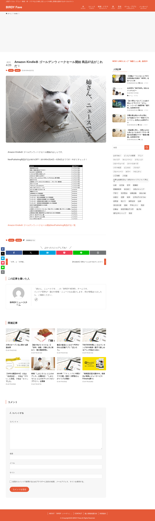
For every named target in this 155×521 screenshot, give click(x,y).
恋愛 (122, 197)
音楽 (130, 213)
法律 (139, 201)
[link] (36, 299)
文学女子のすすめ (139, 197)
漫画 (125, 205)
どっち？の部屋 (129, 155)
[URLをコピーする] (98, 253)
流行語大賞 (117, 205)
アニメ (140, 155)
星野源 (115, 201)
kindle (11, 70)
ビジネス (127, 167)
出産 (114, 185)
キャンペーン (127, 159)
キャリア (116, 159)
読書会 (115, 209)
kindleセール (30, 240)
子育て (115, 193)
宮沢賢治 (124, 193)
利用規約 (103, 513)
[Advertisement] (77, 33)
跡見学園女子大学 (127, 209)
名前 (11, 453)
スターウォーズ (118, 163)
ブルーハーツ (118, 171)
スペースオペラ (132, 163)
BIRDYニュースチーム (18, 303)
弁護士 (115, 197)
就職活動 (133, 193)
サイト (12, 472)
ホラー (128, 171)
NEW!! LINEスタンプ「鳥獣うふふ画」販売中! (130, 61)
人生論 (125, 175)
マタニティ (137, 171)
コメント (14, 421)
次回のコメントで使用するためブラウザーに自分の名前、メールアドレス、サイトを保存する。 (48, 481)
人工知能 (116, 175)
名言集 (121, 185)
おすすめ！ (117, 155)
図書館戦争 (117, 189)
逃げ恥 (138, 209)
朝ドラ (123, 201)
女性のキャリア (138, 189)
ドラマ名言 (117, 167)
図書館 (135, 185)
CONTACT (78, 513)
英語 (142, 205)
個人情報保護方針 (91, 513)
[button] (14, 253)
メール (12, 463)
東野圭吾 (132, 201)
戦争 (128, 197)
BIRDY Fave (14, 7)
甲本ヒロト (134, 205)
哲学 (128, 185)
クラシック (139, 159)
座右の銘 (142, 193)
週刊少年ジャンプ (119, 213)
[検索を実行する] (146, 147)
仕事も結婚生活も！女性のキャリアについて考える (130, 180)
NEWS (17, 70)
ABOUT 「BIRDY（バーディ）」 (60, 513)
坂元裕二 (127, 189)
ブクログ (136, 167)
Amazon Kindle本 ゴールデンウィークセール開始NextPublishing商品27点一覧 (42, 225)
